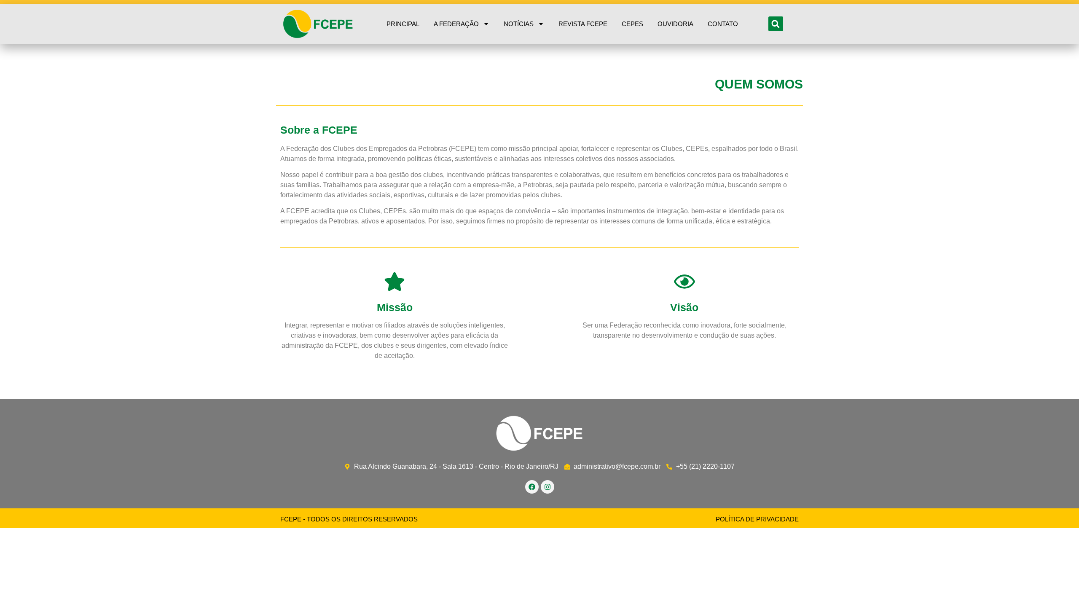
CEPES (632, 23)
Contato (723, 23)
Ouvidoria (675, 23)
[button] (775, 23)
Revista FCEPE (582, 23)
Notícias (519, 23)
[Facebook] (532, 487)
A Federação (456, 23)
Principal (403, 23)
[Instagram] (547, 487)
